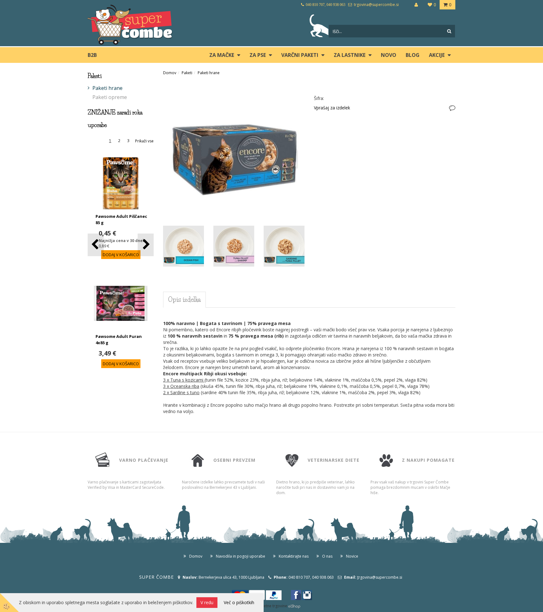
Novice (352, 556)
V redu (206, 602)
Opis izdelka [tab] (184, 299)
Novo (388, 55)
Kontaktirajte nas (294, 556)
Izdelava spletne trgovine (265, 606)
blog (413, 55)
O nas (327, 556)
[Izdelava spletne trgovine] (294, 606)
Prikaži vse (144, 141)
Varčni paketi (299, 55)
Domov (169, 72)
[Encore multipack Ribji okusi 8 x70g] (233, 151)
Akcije (437, 55)
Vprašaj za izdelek (332, 108)
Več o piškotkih (239, 602)
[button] (146, 245)
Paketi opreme (109, 97)
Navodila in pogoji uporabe (240, 556)
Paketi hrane (107, 88)
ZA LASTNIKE (349, 55)
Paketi (187, 72)
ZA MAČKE (221, 55)
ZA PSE (258, 55)
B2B (92, 55)
